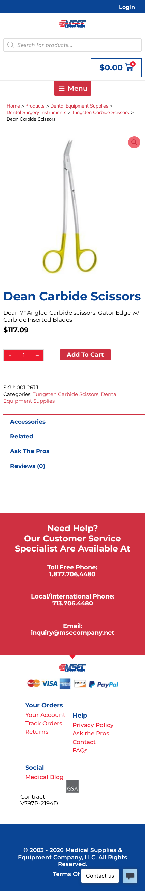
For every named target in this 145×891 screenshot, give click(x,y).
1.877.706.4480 (72, 574)
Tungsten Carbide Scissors (65, 394)
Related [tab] (21, 436)
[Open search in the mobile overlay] (72, 45)
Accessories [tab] (28, 421)
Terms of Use (72, 874)
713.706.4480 (72, 603)
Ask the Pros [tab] (29, 451)
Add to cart (85, 354)
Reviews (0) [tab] (27, 466)
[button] (134, 142)
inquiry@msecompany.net (72, 632)
